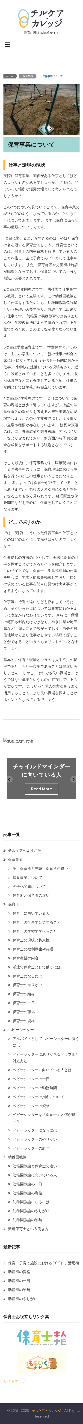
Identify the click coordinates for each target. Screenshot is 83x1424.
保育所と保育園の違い (31, 895)
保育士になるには (27, 976)
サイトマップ (14, 1381)
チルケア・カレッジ (46, 1411)
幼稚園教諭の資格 (27, 1193)
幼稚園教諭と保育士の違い (35, 1166)
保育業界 (15, 859)
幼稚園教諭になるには (31, 1202)
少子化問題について (29, 886)
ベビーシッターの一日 (31, 1079)
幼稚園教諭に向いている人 (35, 1175)
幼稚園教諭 (17, 1157)
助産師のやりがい (23, 1299)
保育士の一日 (24, 1003)
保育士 (13, 904)
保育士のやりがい (27, 985)
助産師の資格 (19, 1272)
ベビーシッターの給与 (31, 1148)
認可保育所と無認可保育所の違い (40, 868)
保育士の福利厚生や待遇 (33, 949)
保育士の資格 (24, 1021)
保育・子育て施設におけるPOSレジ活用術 (43, 1263)
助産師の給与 (19, 1290)
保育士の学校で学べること (35, 931)
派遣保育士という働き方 (28, 1229)
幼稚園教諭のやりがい (31, 1211)
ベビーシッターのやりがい (35, 1139)
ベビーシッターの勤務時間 (35, 1088)
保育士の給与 (24, 994)
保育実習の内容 (26, 958)
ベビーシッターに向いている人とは (42, 1070)
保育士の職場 (24, 1012)
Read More (41, 789)
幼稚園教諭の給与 (27, 1220)
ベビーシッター (21, 1029)
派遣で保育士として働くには (37, 967)
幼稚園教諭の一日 (27, 1184)
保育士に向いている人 (31, 913)
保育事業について (27, 877)
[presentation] (9, 779)
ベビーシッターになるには (35, 1130)
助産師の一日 (19, 1281)
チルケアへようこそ (24, 850)
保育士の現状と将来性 (31, 940)
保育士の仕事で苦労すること (37, 922)
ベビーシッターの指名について (38, 1097)
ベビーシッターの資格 (31, 1106)
